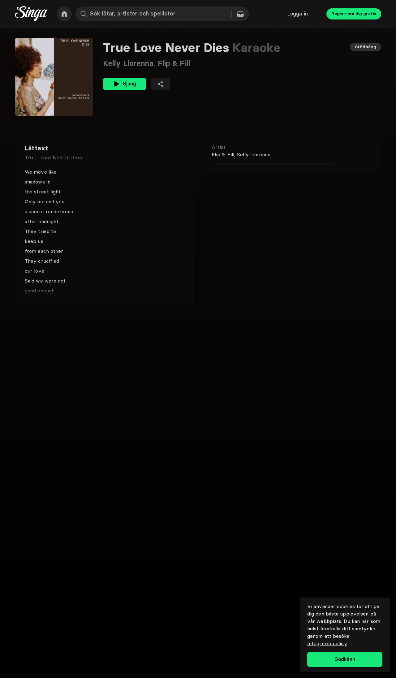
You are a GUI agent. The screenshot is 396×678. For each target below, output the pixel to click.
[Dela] (160, 84)
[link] (64, 13)
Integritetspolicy (327, 643)
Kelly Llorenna (130, 63)
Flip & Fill (174, 63)
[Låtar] (240, 14)
